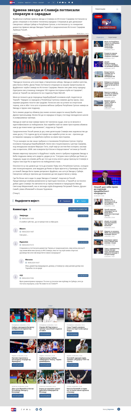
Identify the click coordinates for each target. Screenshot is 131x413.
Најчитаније (112, 37)
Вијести (27, 2)
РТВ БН (35, 2)
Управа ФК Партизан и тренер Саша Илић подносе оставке (50, 329)
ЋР (53, 2)
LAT (49, 2)
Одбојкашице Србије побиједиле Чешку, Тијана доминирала (50, 359)
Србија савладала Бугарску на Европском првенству (23, 328)
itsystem (111, 409)
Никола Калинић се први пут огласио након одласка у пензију (78, 390)
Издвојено (100, 37)
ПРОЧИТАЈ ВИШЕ (18, 332)
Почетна (20, 2)
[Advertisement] (35, 297)
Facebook (66, 201)
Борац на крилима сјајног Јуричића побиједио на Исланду (49, 390)
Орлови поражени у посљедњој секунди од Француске (21, 359)
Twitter (83, 201)
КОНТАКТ (41, 2)
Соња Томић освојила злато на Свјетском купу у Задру (77, 329)
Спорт (50, 306)
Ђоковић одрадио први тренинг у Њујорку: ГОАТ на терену (78, 359)
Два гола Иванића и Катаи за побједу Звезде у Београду (23, 390)
